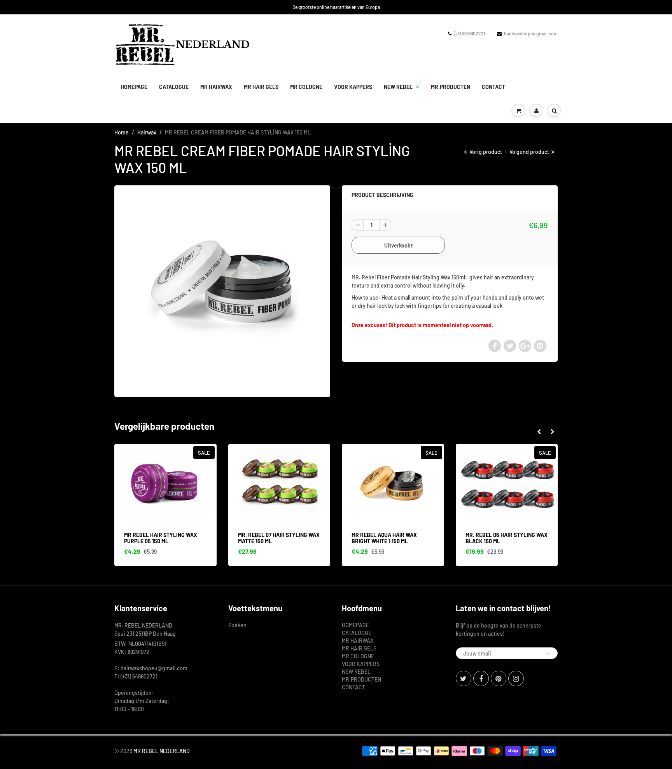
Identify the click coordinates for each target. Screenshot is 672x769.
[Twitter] (463, 678)
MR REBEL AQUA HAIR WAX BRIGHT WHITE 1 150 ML (384, 538)
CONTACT (493, 87)
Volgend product (529, 151)
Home (121, 132)
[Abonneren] (548, 653)
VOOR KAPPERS (353, 87)
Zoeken (237, 625)
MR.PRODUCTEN (450, 87)
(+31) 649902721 (469, 33)
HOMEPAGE (134, 87)
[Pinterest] (498, 678)
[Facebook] (481, 678)
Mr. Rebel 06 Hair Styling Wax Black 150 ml (507, 538)
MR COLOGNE (306, 87)
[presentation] (539, 431)
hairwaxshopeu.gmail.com (531, 33)
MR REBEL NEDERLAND (161, 751)
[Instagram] (516, 678)
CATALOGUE (174, 87)
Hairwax (146, 132)
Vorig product (485, 151)
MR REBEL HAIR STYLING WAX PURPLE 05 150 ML (160, 538)
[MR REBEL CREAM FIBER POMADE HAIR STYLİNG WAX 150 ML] (222, 290)
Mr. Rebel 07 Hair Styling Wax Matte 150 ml (279, 538)
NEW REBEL (398, 87)
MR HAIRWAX (216, 87)
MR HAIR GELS (261, 87)
